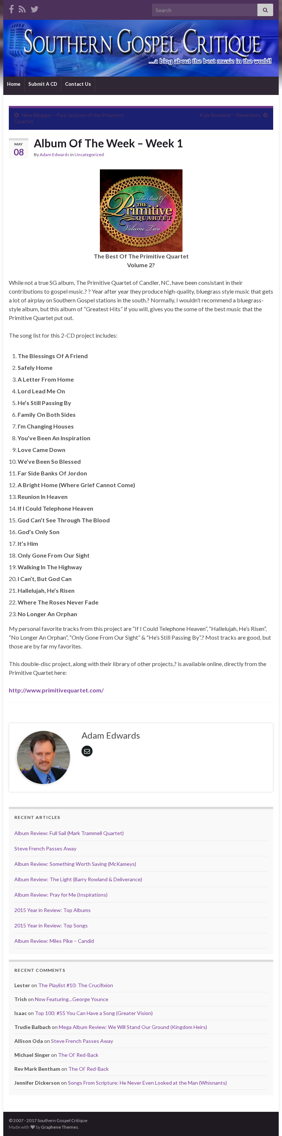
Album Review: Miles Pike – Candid (54, 941)
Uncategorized (89, 154)
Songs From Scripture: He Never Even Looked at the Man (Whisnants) (147, 1083)
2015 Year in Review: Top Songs (51, 925)
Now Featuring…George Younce (71, 999)
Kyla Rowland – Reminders (230, 115)
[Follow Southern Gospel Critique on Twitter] (34, 8)
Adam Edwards (54, 154)
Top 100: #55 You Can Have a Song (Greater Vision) (94, 1013)
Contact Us (78, 84)
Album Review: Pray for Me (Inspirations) (61, 894)
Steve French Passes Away (45, 848)
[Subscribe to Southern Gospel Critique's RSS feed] (22, 8)
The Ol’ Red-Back (78, 1055)
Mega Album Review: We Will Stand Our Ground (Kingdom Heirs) (133, 1027)
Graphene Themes (59, 1127)
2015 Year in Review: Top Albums (52, 910)
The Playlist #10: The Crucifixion (75, 985)
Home (14, 84)
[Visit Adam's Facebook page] (11, 8)
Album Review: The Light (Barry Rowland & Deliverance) (78, 879)
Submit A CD (42, 84)
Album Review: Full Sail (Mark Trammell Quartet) (69, 833)
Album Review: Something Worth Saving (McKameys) (75, 864)
